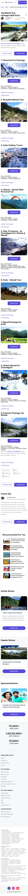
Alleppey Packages (15, 833)
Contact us (4, 760)
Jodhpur (9, 853)
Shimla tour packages (13, 451)
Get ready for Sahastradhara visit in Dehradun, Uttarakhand (11, 876)
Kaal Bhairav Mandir (21, 877)
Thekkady (22, 848)
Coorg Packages (14, 836)
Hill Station (4, 869)
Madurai (4, 853)
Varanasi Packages (6, 841)
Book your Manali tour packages (10, 43)
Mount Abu (15, 853)
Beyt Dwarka (12, 877)
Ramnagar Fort (5, 864)
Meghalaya (4, 852)
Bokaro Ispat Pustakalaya (7, 868)
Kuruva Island (5, 861)
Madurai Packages (6, 831)
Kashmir (8, 854)
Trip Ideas (4, 779)
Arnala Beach (5, 877)
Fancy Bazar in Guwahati (15, 862)
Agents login (4, 793)
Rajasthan (4, 851)
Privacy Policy (5, 763)
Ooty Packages (5, 835)
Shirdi (7, 849)
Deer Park (18, 863)
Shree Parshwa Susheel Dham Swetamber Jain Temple (14, 866)
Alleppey (11, 856)
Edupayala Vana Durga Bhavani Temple (10, 880)
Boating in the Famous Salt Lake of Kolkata (11, 872)
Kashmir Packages (16, 837)
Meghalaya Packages (6, 832)
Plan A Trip (22, 2)
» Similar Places (5, 95)
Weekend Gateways (6, 781)
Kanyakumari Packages (18, 832)
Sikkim (3, 848)
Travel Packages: (5, 830)
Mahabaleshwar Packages (18, 838)
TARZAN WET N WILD (6, 879)
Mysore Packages (6, 837)
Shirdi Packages (5, 842)
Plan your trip (5, 774)
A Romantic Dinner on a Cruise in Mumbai (11, 859)
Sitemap (3, 786)
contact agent (7, 53)
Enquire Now (14, 628)
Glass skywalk (5, 862)
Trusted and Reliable (7, 814)
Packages (4, 776)
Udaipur (3, 847)
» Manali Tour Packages (7, 92)
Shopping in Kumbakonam (15, 861)
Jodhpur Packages (15, 842)
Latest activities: (4, 858)
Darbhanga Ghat (5, 873)
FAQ (2, 800)
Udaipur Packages (6, 840)
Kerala (17, 854)
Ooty (20, 852)
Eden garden (4, 863)
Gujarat (3, 854)
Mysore (24, 852)
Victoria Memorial (14, 873)
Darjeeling (18, 849)
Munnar (8, 848)
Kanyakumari (5, 856)
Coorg (13, 854)
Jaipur (3, 849)
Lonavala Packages (6, 838)
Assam (15, 852)
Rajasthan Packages (16, 840)
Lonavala (21, 853)
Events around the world (8, 784)
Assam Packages (5, 833)
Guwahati (24, 849)
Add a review (5, 772)
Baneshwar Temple (16, 867)
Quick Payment (5, 816)
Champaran (11, 863)
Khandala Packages (6, 843)
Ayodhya (10, 852)
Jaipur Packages (15, 841)
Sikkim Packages (5, 836)
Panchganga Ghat (17, 879)
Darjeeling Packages (14, 835)
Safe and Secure (5, 812)
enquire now (20, 53)
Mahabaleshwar (15, 848)
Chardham (10, 851)
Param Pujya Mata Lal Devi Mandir (15, 869)
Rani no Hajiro (23, 873)
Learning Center (5, 798)
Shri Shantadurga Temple (20, 868)
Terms (2, 765)
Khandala (16, 851)
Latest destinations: (5, 846)
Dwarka (16, 856)
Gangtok (12, 849)
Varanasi (22, 851)
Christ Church (5, 881)
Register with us (5, 795)
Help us (3, 758)
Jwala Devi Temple (6, 867)
